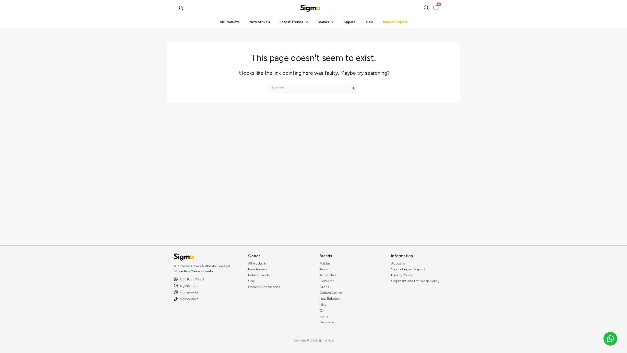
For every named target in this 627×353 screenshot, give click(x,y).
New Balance (329, 299)
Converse (327, 281)
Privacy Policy (401, 275)
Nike (323, 305)
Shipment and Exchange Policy (415, 281)
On (322, 310)
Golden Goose (331, 293)
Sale (369, 22)
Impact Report (395, 22)
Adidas (325, 263)
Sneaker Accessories (264, 287)
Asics (324, 269)
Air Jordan (328, 275)
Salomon (327, 322)
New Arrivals (259, 22)
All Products (230, 22)
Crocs (324, 287)
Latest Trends (291, 22)
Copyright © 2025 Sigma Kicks (313, 340)
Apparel (349, 22)
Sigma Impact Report (408, 269)
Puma (324, 316)
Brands (323, 22)
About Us (398, 263)
